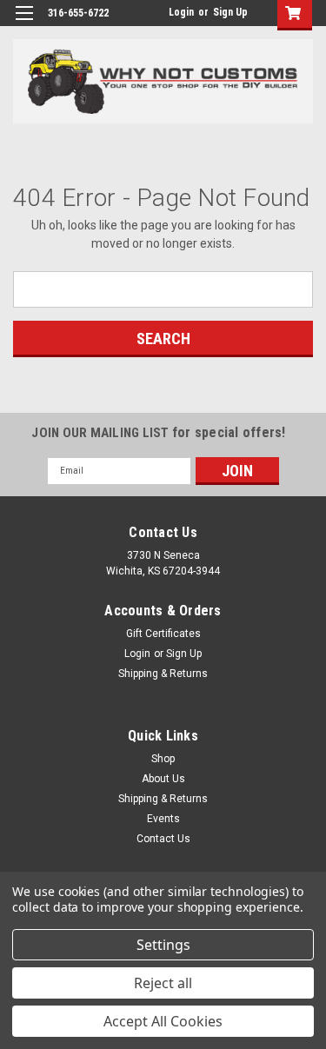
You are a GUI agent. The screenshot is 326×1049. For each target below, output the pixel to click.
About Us (163, 779)
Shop (163, 759)
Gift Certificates (163, 633)
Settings (163, 944)
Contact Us (163, 839)
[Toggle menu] (24, 24)
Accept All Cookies (163, 1021)
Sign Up (230, 12)
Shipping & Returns (163, 673)
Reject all (163, 983)
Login (181, 12)
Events (163, 819)
